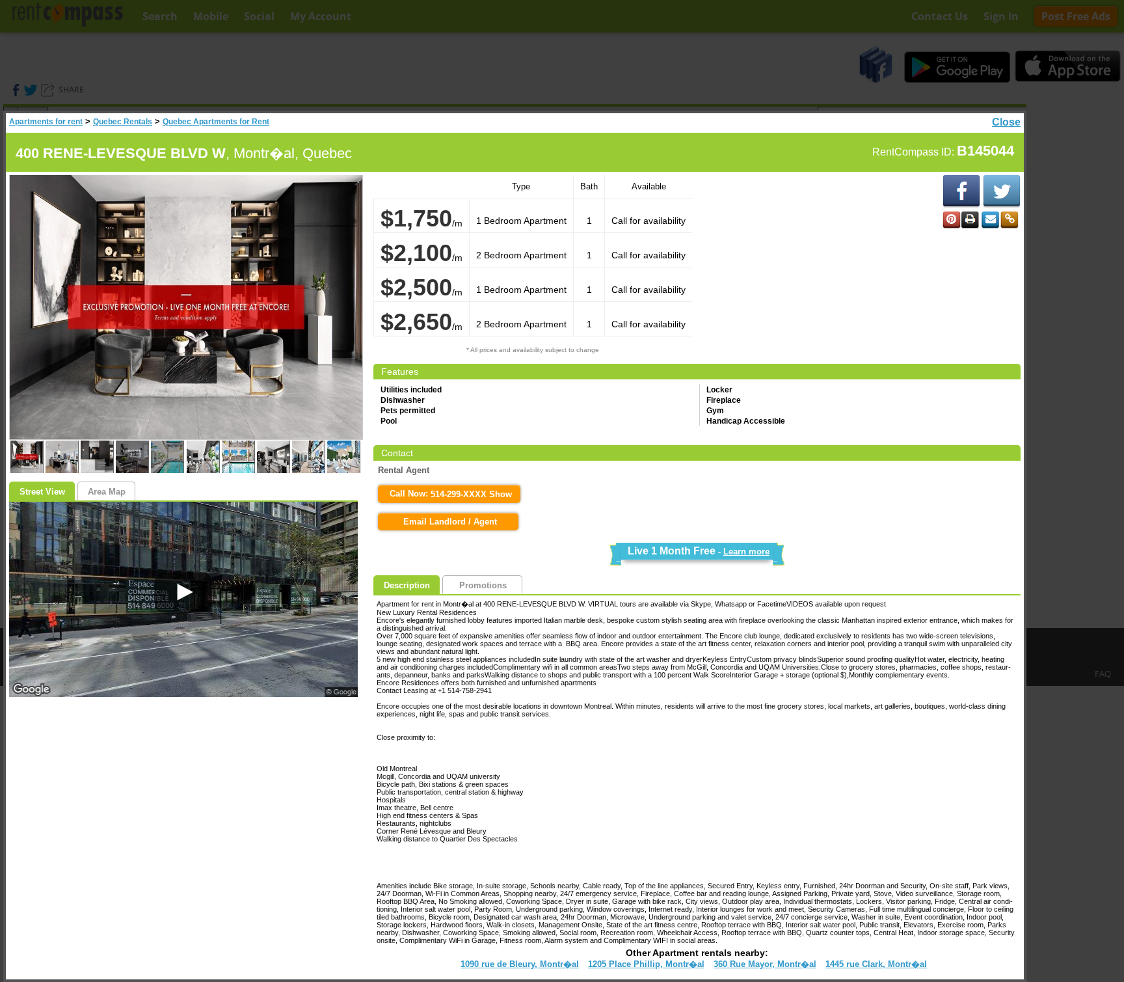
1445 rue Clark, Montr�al (876, 964)
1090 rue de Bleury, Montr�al (520, 964)
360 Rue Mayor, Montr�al (765, 964)
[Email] (990, 219)
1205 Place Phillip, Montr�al (646, 964)
